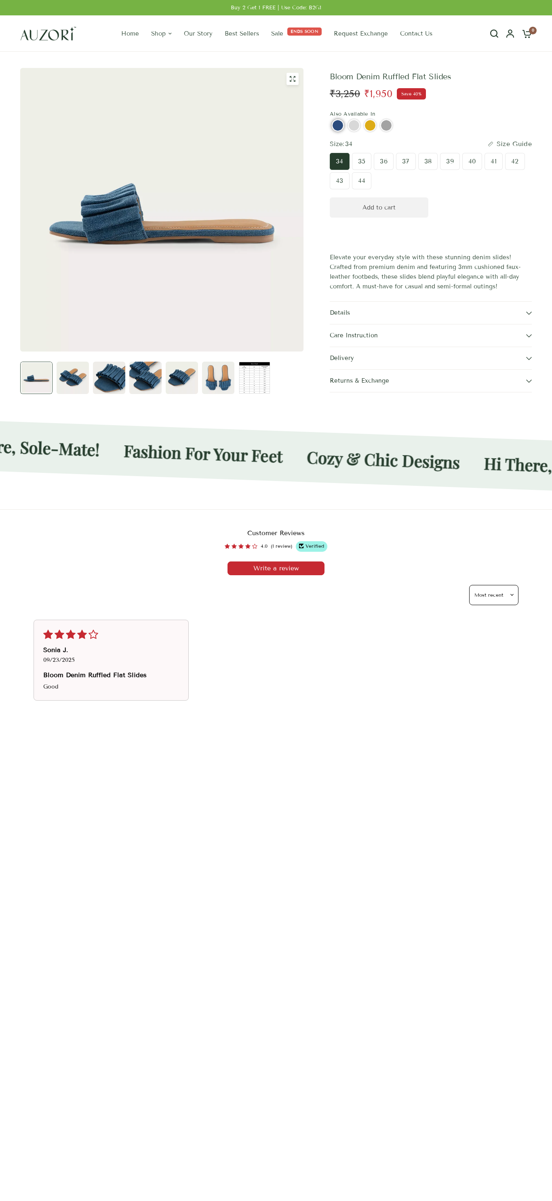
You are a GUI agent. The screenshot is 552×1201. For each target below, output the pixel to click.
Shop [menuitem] (158, 33)
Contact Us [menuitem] (416, 33)
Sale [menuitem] (277, 33)
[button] (338, 125)
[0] (525, 33)
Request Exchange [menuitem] (361, 33)
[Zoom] (293, 79)
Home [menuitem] (130, 33)
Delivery (342, 358)
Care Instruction (354, 335)
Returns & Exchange (359, 380)
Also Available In (352, 114)
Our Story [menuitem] (198, 33)
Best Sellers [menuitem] (242, 33)
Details (340, 312)
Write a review (276, 568)
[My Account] (510, 33)
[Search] (494, 33)
